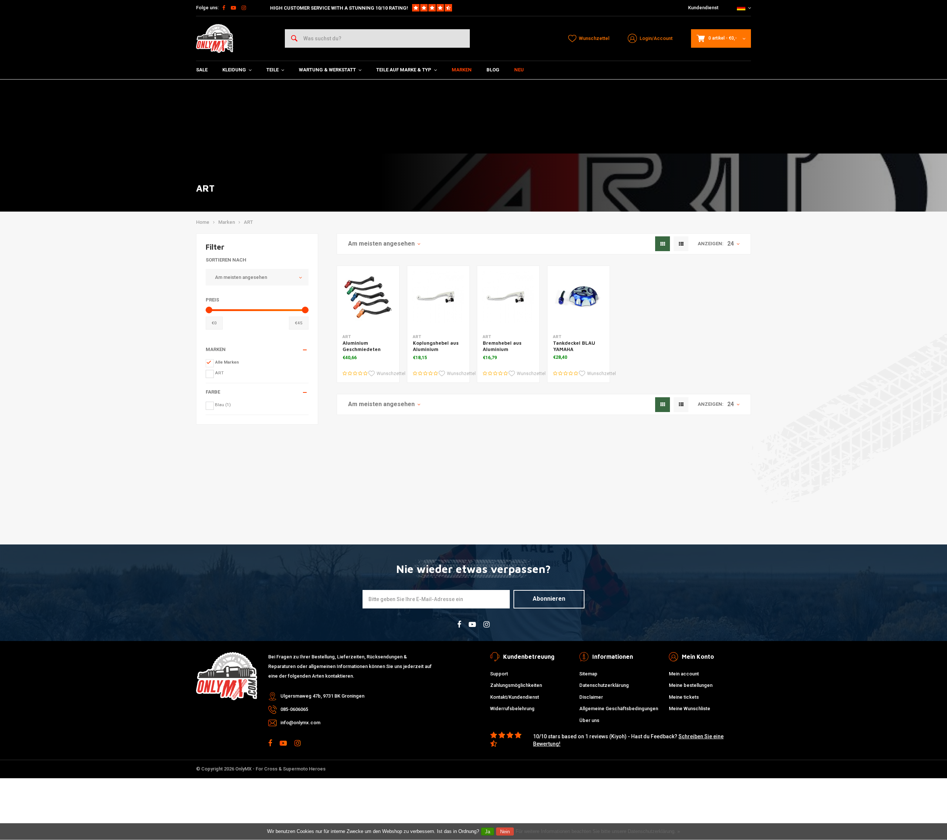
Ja (487, 831)
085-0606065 (294, 709)
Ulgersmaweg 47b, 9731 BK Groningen (322, 696)
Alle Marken (227, 362)
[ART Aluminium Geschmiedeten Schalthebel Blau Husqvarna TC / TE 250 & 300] (368, 297)
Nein (505, 831)
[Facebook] (223, 7)
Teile (272, 69)
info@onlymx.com (300, 722)
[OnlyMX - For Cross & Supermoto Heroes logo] (214, 38)
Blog (492, 69)
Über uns (589, 720)
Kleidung (234, 69)
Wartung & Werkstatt (327, 69)
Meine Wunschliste (689, 708)
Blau (223, 404)
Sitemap (588, 674)
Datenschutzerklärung (604, 685)
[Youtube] (233, 7)
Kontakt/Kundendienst (514, 697)
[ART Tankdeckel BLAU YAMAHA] (578, 297)
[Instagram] (244, 7)
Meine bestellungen (690, 685)
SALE (202, 69)
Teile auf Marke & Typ (403, 69)
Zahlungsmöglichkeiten (516, 685)
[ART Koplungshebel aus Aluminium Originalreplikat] (438, 297)
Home (202, 222)
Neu (519, 69)
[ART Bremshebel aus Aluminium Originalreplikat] (508, 297)
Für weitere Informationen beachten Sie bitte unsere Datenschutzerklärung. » (598, 831)
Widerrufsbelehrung (512, 708)
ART (248, 222)
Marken (462, 69)
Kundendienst (703, 7)
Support (499, 674)
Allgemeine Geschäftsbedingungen (618, 708)
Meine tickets (684, 697)
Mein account (684, 674)
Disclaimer (591, 697)
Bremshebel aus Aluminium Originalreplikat (502, 349)
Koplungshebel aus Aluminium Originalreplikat (436, 349)
